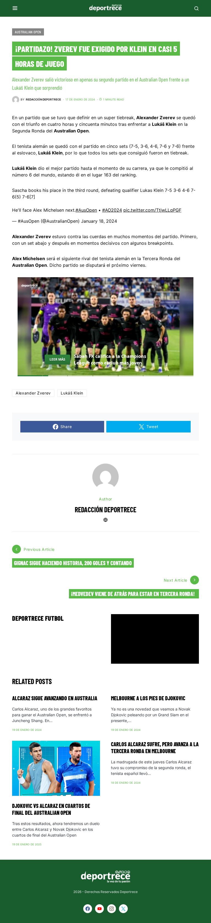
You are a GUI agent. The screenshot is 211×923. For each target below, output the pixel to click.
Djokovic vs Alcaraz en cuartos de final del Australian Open (51, 809)
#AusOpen (86, 210)
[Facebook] (87, 908)
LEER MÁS (57, 359)
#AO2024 (112, 210)
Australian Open (28, 32)
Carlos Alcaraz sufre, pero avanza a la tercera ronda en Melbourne (155, 747)
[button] (15, 8)
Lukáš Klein (72, 393)
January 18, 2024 (99, 221)
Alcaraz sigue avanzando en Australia (54, 698)
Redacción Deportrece (105, 509)
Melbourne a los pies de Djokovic (148, 698)
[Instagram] (111, 908)
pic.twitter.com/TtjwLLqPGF (152, 210)
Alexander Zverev (33, 393)
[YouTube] (99, 908)
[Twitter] (123, 908)
